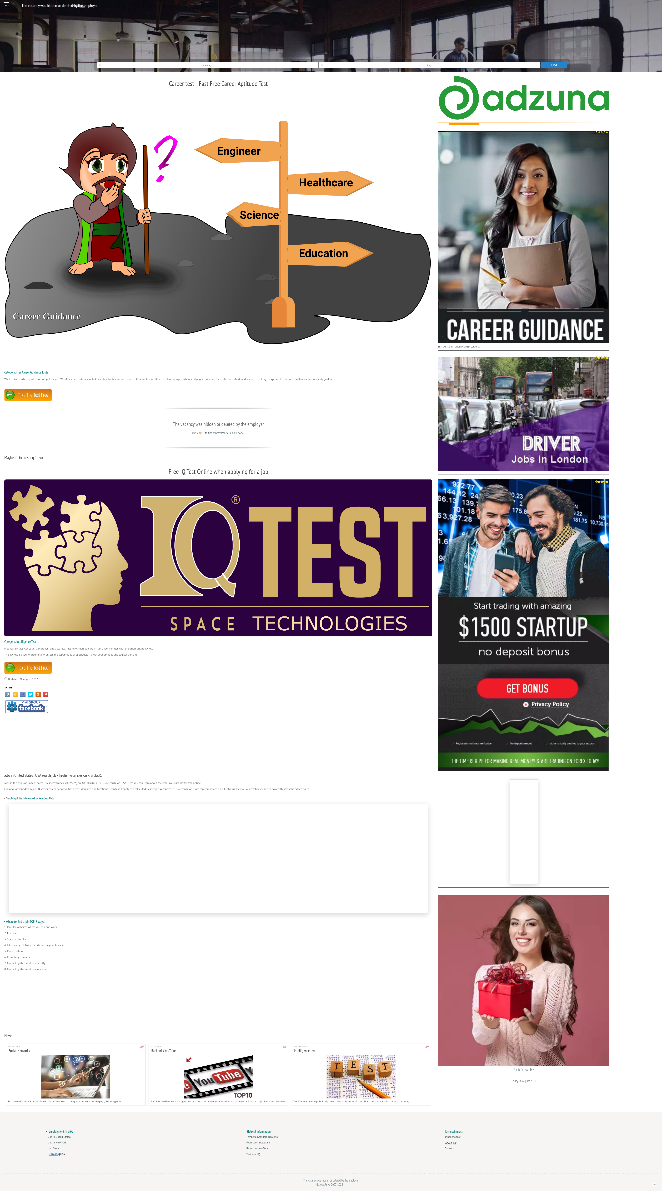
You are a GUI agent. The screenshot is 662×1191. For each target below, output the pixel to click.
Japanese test (452, 1136)
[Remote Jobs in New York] (56, 1154)
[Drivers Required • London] (523, 413)
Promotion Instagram (258, 1142)
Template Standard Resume (262, 1136)
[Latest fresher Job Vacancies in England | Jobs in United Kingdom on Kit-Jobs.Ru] (523, 119)
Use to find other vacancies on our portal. (218, 433)
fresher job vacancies (159, 789)
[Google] (38, 694)
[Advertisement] (218, 741)
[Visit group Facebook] (26, 706)
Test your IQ (253, 1154)
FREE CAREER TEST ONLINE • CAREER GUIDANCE (459, 346)
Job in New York (57, 1142)
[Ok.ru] (15, 694)
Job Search (54, 1148)
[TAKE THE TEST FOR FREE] (28, 400)
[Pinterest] (45, 694)
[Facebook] (23, 694)
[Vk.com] (7, 694)
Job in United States (59, 1136)
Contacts (450, 1148)
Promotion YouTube (257, 1148)
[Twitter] (30, 694)
